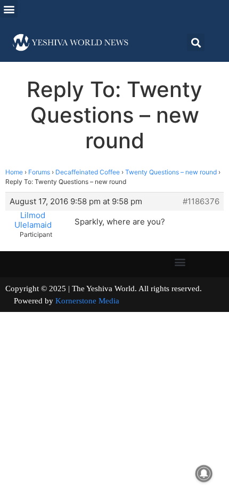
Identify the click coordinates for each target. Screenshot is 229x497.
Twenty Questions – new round (171, 172)
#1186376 (201, 201)
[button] (9, 9)
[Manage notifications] (203, 473)
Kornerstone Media (87, 300)
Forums (39, 172)
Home (14, 172)
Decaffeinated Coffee (87, 172)
